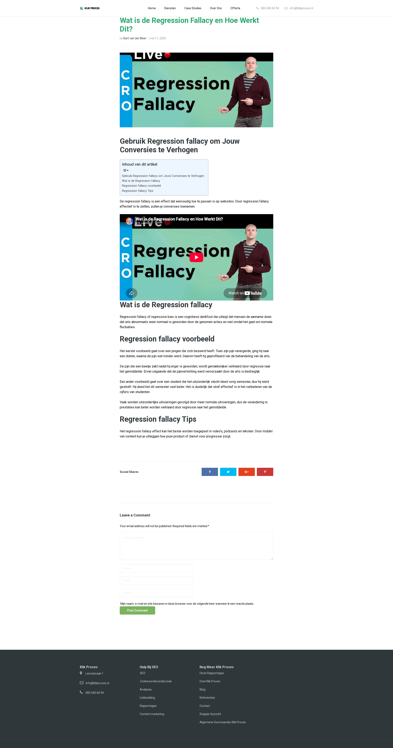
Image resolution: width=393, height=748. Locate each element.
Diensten (170, 8)
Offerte (235, 8)
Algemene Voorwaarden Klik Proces (223, 722)
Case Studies (192, 8)
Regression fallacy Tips (137, 191)
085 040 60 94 (270, 8)
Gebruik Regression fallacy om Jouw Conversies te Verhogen (163, 176)
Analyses (146, 689)
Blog (202, 689)
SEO (142, 673)
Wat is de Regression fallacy (141, 181)
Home (152, 8)
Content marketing (152, 714)
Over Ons (216, 8)
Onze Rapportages (212, 673)
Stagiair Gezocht (210, 714)
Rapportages (148, 705)
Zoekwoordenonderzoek (156, 681)
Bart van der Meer (135, 38)
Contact (205, 705)
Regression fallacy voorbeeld (141, 186)
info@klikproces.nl (301, 8)
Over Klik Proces (210, 681)
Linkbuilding (147, 697)
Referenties (207, 697)
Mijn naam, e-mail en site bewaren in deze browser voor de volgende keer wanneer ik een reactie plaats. (187, 603)
